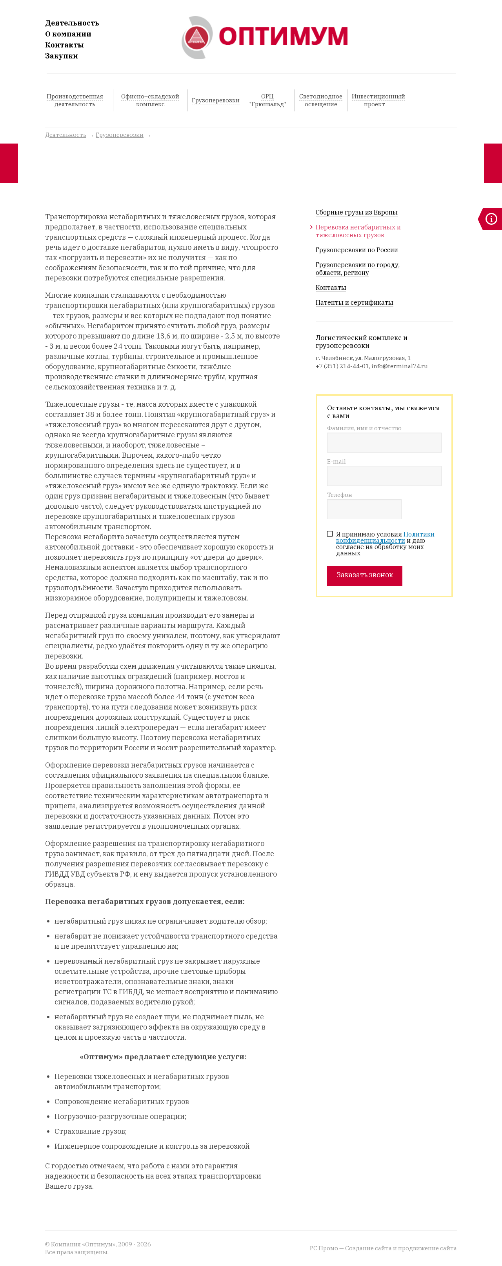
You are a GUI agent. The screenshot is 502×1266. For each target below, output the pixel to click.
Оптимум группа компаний (264, 37)
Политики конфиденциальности (385, 537)
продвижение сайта (427, 1248)
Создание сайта (368, 1248)
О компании (68, 34)
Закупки (61, 56)
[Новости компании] (490, 219)
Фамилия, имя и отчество (364, 428)
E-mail (336, 461)
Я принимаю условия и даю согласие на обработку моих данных (385, 543)
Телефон (339, 495)
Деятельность (72, 23)
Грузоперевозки (120, 135)
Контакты (64, 45)
